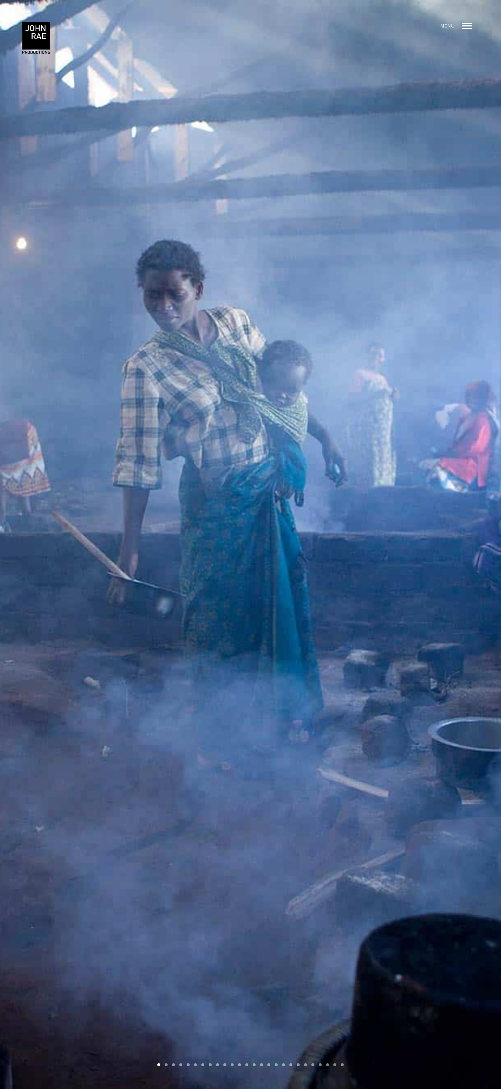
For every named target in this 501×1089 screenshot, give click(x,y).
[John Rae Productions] (36, 38)
